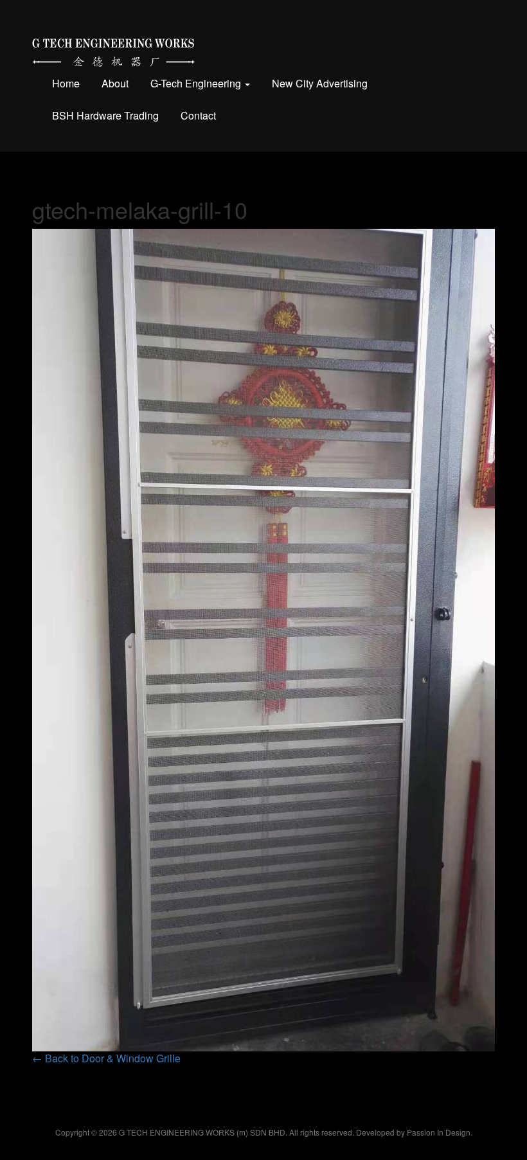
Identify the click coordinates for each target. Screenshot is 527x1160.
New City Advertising (320, 83)
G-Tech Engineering (197, 83)
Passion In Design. (439, 1132)
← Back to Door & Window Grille (106, 1058)
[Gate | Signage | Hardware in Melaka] (113, 50)
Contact (198, 115)
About (115, 83)
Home (66, 83)
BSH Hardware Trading (105, 115)
